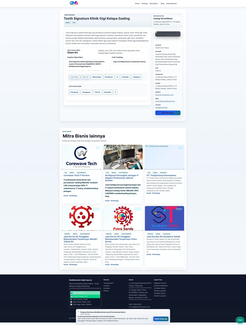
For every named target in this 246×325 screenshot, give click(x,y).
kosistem (106, 288)
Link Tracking (117, 57)
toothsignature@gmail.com (165, 101)
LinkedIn (125, 77)
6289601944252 (161, 108)
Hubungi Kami (171, 3)
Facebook (109, 77)
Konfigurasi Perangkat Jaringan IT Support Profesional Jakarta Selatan (122, 178)
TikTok (97, 92)
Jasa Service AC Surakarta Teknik (163, 236)
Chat (240, 320)
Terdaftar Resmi (159, 288)
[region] (123, 316)
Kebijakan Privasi (160, 283)
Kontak (105, 291)
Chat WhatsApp (168, 113)
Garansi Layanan (160, 291)
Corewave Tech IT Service (76, 175)
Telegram (136, 77)
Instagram (86, 92)
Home (137, 3)
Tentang (144, 3)
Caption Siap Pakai (75, 57)
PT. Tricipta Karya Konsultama (161, 175)
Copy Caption (74, 77)
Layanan (106, 286)
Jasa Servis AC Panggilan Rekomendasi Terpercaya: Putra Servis (121, 239)
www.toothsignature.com (164, 95)
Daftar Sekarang (161, 319)
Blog (162, 3)
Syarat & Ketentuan (161, 286)
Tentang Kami (108, 283)
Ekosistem (153, 3)
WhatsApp (96, 77)
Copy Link (85, 77)
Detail (66, 196)
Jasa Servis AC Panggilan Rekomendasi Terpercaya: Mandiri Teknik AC (80, 239)
